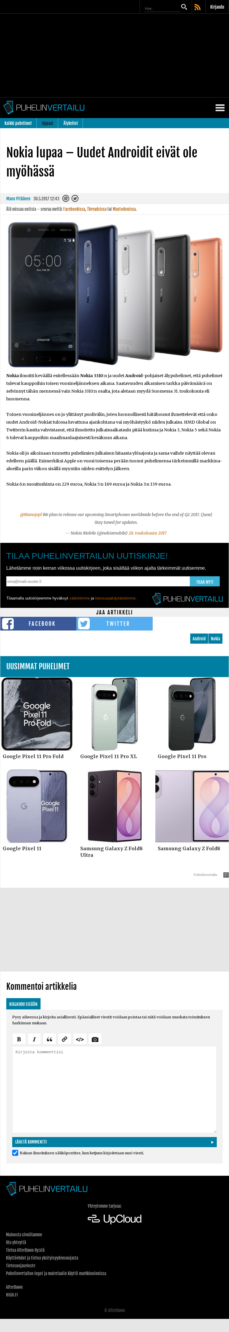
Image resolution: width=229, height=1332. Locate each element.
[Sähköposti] (66, 199)
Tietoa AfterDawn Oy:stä (25, 1250)
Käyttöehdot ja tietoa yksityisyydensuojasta (42, 1257)
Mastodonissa (124, 209)
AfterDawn (14, 1287)
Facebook (42, 623)
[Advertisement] (114, 55)
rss (198, 7)
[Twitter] (75, 199)
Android (199, 638)
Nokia (215, 638)
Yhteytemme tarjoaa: (104, 1206)
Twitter (118, 623)
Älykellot (71, 123)
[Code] (79, 1038)
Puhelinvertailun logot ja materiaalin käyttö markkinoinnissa (56, 1273)
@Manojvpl (31, 514)
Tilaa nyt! (204, 582)
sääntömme (79, 598)
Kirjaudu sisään (23, 1004)
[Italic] (34, 1038)
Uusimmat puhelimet (38, 666)
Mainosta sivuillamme (24, 1234)
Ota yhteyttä (16, 1242)
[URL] (64, 1038)
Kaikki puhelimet (18, 123)
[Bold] (19, 1038)
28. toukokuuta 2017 (148, 533)
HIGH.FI (12, 1294)
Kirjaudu (217, 7)
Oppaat (47, 123)
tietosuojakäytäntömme (115, 598)
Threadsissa (96, 209)
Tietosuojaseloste (20, 1265)
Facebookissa (74, 209)
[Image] (95, 1038)
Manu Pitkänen (18, 198)
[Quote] (49, 1038)
